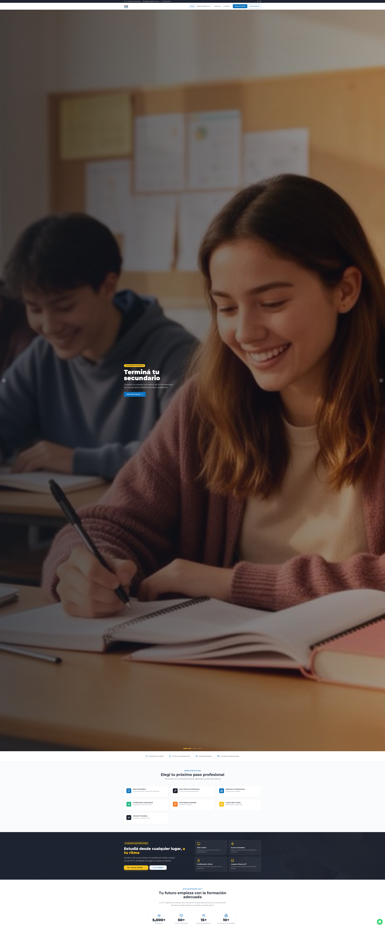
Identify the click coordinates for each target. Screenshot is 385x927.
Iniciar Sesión (254, 6)
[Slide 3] (195, 748)
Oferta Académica (203, 6)
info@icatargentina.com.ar (151, 1)
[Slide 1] (185, 748)
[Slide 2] (190, 748)
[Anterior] (4, 380)
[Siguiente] (381, 380)
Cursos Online (240, 6)
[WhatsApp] (380, 922)
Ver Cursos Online (135, 868)
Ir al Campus (158, 868)
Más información (134, 394)
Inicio (192, 6)
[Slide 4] (200, 748)
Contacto (226, 6)
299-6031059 (166, 1)
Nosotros (217, 6)
